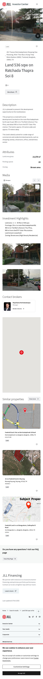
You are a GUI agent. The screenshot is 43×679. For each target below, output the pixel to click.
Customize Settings (21, 667)
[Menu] (36, 4)
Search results (14, 610)
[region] (21, 661)
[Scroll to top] (38, 611)
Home (4, 610)
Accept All (21, 673)
